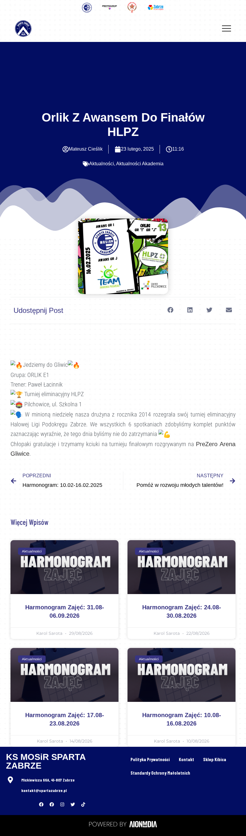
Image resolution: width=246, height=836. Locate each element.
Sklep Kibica (214, 759)
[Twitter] (72, 804)
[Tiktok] (83, 804)
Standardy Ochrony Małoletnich (160, 773)
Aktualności (101, 163)
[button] (170, 310)
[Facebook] (41, 804)
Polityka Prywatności (150, 759)
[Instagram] (62, 804)
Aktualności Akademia (140, 163)
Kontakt (186, 759)
